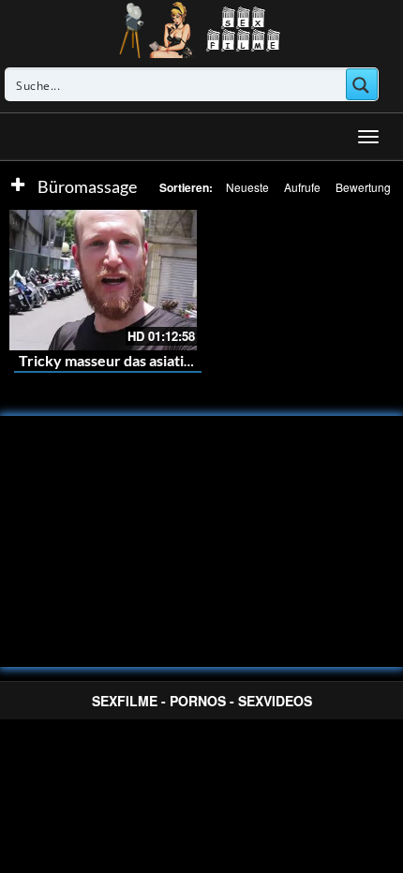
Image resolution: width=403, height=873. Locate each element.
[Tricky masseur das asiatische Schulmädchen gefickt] (103, 280)
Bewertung (363, 187)
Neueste (247, 187)
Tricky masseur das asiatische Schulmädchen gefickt (192, 360)
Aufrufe (302, 187)
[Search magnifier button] (362, 84)
